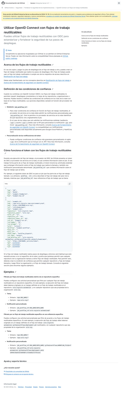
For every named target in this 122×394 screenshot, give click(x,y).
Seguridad (19, 8)
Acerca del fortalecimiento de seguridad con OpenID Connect (26, 83)
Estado (35, 387)
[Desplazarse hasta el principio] (118, 390)
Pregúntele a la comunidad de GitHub (17, 371)
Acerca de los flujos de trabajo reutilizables (27, 64)
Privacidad (28, 387)
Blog (59, 387)
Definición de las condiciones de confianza (27, 89)
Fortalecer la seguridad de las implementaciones (39, 8)
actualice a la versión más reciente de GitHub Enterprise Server (65, 16)
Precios (41, 387)
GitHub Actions (9, 8)
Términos (21, 387)
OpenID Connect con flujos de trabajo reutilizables (72, 8)
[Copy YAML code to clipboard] (70, 183)
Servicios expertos (51, 387)
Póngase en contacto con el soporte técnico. (20, 374)
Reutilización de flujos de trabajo (16, 76)
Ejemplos (9, 271)
